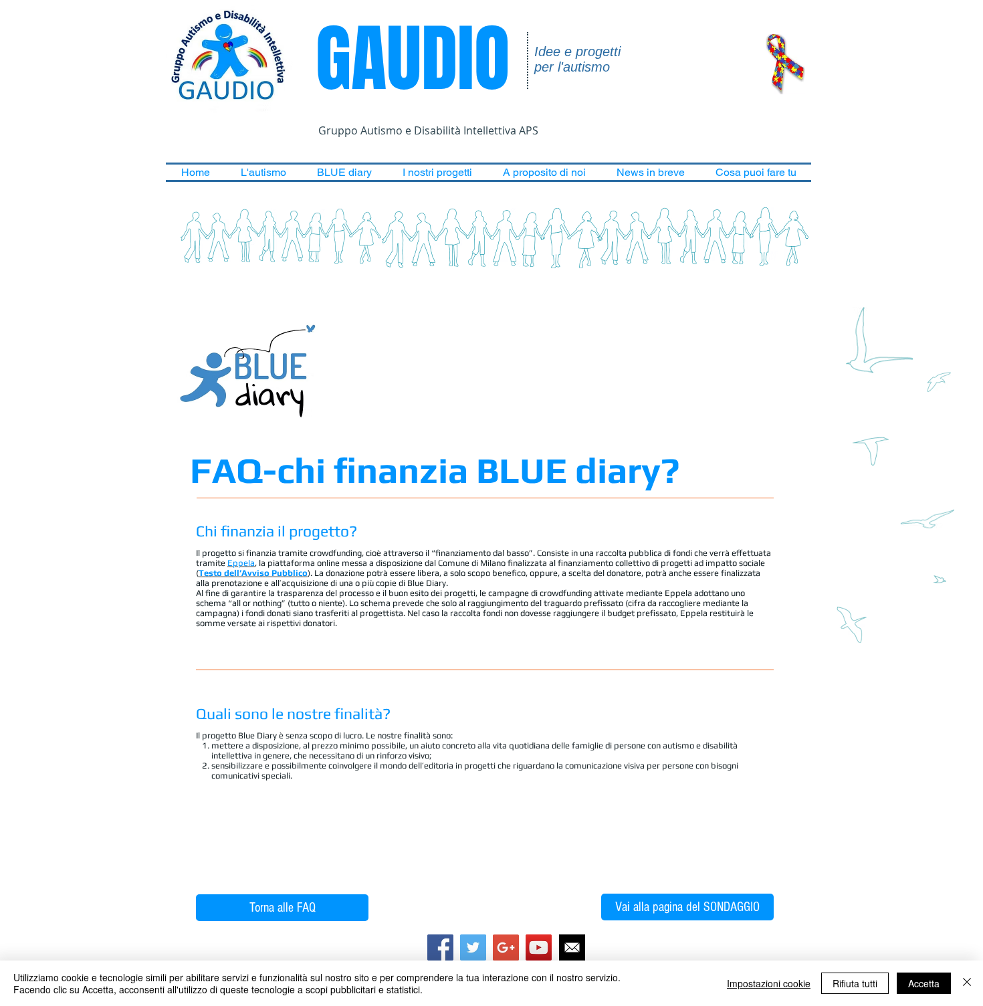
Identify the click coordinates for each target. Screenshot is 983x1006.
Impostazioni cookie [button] (768, 983)
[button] (263, 172)
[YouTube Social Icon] (539, 947)
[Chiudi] (967, 983)
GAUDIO (404, 59)
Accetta (924, 983)
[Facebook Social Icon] (440, 947)
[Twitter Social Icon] (473, 947)
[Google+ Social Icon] (506, 947)
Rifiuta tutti (855, 983)
